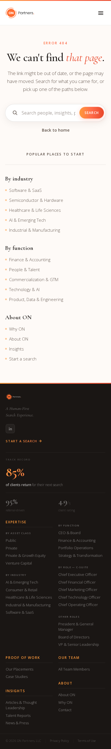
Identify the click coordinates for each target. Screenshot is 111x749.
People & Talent (24, 269)
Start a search (22, 359)
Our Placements (19, 669)
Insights (16, 349)
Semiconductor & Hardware (36, 200)
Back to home (55, 130)
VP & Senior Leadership (78, 644)
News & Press (17, 722)
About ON (18, 339)
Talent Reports (18, 715)
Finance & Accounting (29, 259)
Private (11, 548)
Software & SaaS (25, 190)
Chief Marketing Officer (77, 589)
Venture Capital (19, 563)
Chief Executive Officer (77, 574)
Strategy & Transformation (80, 555)
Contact (64, 709)
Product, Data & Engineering (36, 299)
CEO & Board (69, 532)
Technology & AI (24, 289)
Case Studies (17, 676)
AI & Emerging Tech (27, 220)
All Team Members (74, 669)
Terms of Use (87, 740)
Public (11, 540)
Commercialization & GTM (33, 279)
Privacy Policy (59, 740)
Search (92, 112)
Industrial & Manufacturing (34, 230)
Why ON (17, 329)
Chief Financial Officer (77, 582)
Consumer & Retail (21, 589)
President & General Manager (75, 626)
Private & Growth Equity (26, 555)
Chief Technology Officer (79, 597)
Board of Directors (73, 637)
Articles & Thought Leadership (21, 705)
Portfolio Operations (75, 547)
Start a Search (21, 441)
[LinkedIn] (10, 428)
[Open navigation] (100, 13)
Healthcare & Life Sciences (35, 210)
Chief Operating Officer (78, 604)
